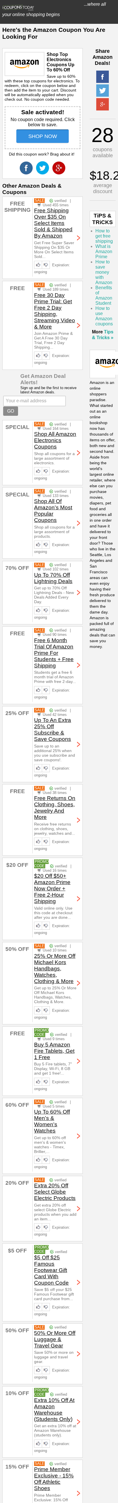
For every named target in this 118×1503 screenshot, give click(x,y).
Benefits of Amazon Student (103, 295)
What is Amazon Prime (103, 251)
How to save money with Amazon (103, 272)
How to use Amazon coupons (104, 316)
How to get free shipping (104, 236)
